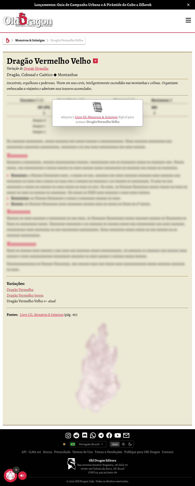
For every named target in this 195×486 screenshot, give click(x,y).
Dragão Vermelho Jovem (25, 295)
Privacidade (62, 452)
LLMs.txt (35, 452)
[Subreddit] (76, 435)
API (24, 452)
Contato (167, 452)
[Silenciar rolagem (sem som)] (22, 475)
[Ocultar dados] (16, 470)
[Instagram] (68, 435)
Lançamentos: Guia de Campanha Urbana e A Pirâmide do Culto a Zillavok (92, 4)
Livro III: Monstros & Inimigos (96, 117)
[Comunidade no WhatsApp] (93, 435)
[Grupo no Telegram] (101, 435)
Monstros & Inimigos (30, 40)
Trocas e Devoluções (108, 452)
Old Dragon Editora (102, 460)
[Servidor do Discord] (85, 435)
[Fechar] (188, 5)
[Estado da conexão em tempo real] (64, 444)
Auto (115, 444)
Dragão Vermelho (36, 68)
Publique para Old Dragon (142, 452)
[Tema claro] (123, 444)
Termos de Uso (82, 452)
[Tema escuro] (130, 444)
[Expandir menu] (188, 20)
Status (47, 452)
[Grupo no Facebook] (109, 435)
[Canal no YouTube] (117, 435)
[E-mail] (126, 435)
